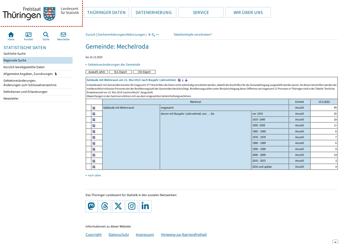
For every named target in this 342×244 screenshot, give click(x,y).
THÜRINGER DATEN (105, 12)
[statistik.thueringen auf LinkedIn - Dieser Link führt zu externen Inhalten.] (146, 206)
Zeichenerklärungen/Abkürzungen (121, 34)
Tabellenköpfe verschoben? (193, 34)
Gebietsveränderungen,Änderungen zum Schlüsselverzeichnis (30, 82)
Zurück (90, 34)
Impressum (145, 234)
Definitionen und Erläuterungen (25, 92)
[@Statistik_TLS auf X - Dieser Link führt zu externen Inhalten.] (119, 206)
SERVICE (193, 12)
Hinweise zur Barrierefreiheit (184, 234)
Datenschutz (119, 234)
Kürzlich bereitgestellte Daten (24, 67)
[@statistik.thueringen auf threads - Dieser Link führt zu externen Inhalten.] (106, 206)
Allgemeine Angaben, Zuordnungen (28, 74)
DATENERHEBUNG (151, 12)
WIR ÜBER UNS (244, 12)
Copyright (94, 234)
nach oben (94, 175)
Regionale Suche (14, 60)
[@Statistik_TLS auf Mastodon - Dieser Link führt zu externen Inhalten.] (92, 206)
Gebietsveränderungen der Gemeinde (114, 64)
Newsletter (11, 98)
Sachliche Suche (14, 53)
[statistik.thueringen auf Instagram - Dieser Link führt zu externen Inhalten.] (133, 206)
